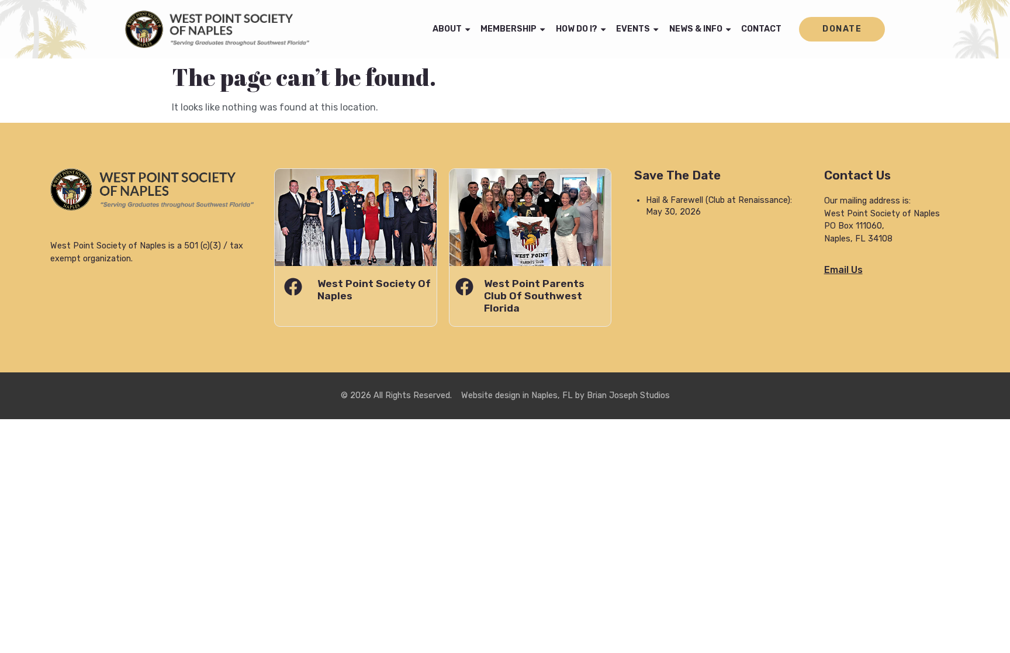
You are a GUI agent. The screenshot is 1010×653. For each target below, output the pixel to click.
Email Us (843, 269)
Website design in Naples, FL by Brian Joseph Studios (565, 395)
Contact (761, 29)
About (447, 29)
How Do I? (576, 29)
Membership (508, 29)
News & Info (695, 29)
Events (633, 29)
